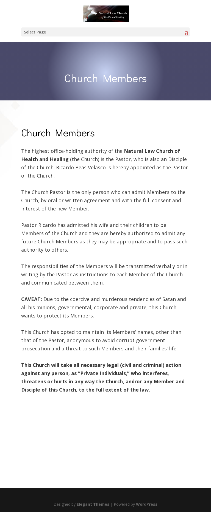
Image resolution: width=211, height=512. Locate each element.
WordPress (146, 504)
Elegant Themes (93, 504)
